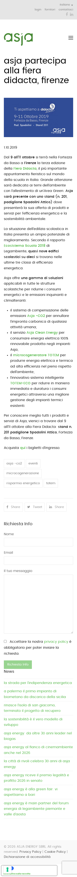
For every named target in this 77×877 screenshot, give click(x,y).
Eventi (33, 463)
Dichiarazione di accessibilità (27, 857)
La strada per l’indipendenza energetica (38, 683)
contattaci (66, 9)
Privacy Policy (30, 851)
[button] (70, 38)
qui (22, 448)
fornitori (50, 9)
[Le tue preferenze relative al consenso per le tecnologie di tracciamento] (7, 870)
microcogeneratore (36, 355)
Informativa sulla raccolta (16, 873)
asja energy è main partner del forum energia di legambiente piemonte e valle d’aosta (36, 809)
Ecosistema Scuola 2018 (24, 245)
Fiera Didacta (25, 168)
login (38, 9)
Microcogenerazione (22, 473)
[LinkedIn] (71, 14)
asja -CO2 (14, 463)
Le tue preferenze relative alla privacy (33, 868)
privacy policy (56, 641)
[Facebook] (67, 14)
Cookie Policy (55, 851)
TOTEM (50, 483)
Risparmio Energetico (23, 483)
